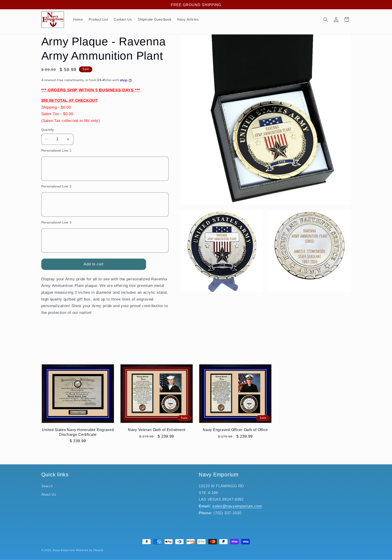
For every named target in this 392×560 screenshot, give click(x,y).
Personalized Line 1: (56, 150)
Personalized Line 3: (56, 222)
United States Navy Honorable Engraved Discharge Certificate (78, 432)
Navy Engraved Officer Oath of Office (235, 430)
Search (47, 486)
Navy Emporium (64, 550)
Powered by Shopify (90, 550)
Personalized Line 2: (56, 186)
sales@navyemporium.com (237, 506)
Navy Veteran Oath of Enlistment (156, 430)
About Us (48, 494)
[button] (325, 19)
